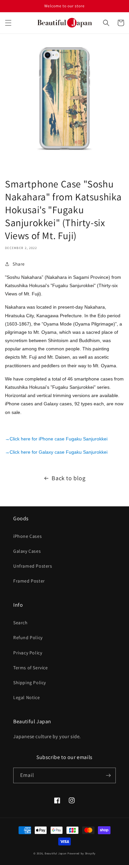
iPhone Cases (27, 536)
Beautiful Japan (56, 853)
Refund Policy (28, 637)
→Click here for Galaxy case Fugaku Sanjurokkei (56, 452)
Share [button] (19, 264)
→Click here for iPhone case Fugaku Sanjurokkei (56, 438)
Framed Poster (29, 581)
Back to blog (68, 478)
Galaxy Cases (27, 551)
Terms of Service (30, 668)
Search (20, 623)
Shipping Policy (29, 683)
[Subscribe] (108, 775)
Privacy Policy (27, 653)
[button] (8, 23)
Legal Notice (26, 697)
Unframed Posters (32, 566)
